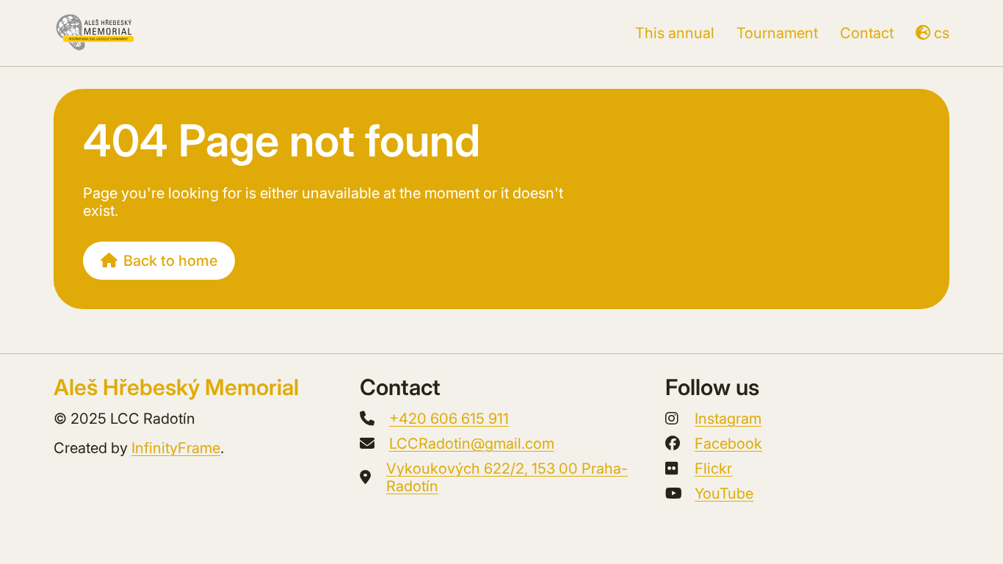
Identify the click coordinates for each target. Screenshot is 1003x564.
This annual (674, 33)
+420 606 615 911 (449, 418)
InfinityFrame (175, 448)
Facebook (728, 443)
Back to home (170, 261)
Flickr (713, 468)
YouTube (724, 493)
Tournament (777, 33)
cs (941, 33)
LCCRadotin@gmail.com (471, 443)
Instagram (728, 418)
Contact (867, 33)
